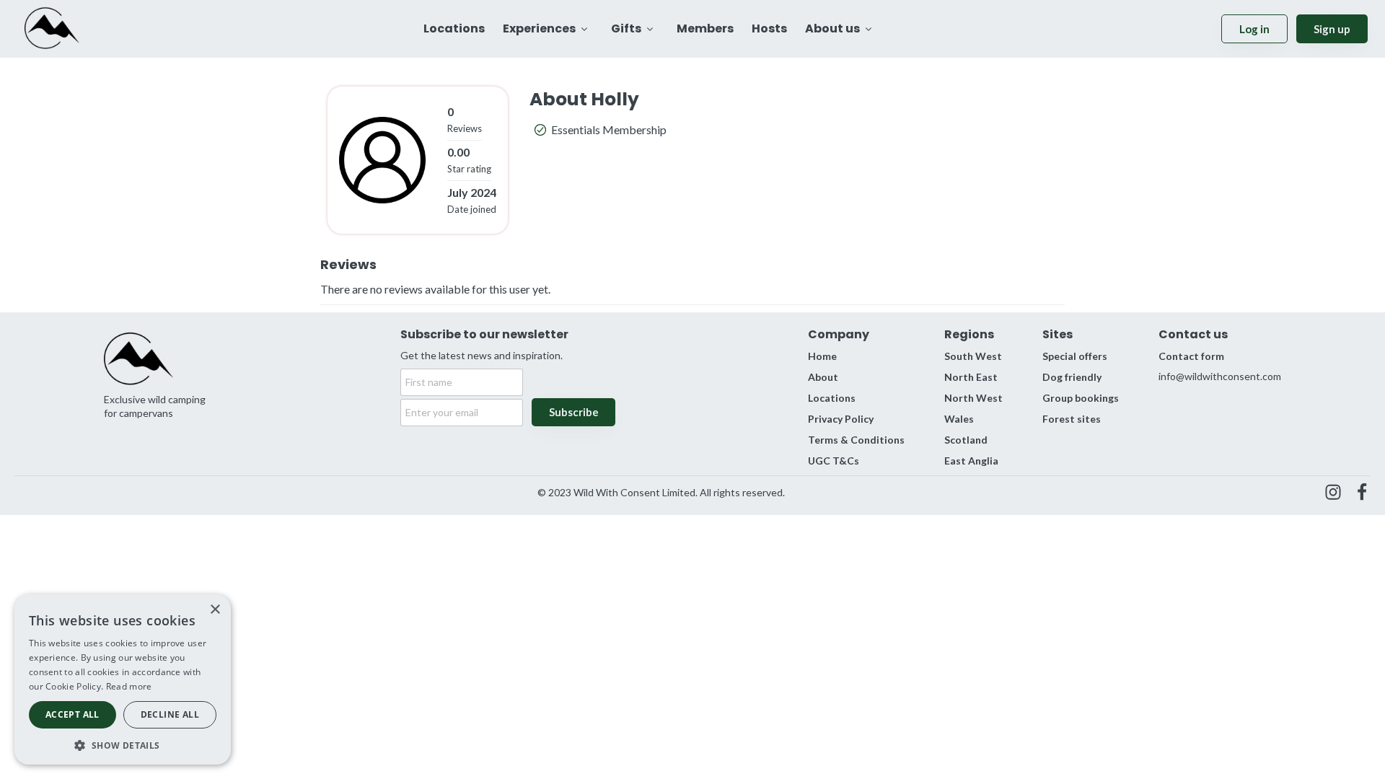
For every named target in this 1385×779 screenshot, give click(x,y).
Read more (129, 686)
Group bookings (1080, 398)
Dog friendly (1072, 377)
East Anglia (971, 460)
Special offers (1074, 356)
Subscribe (574, 411)
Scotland (966, 439)
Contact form (1191, 356)
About (823, 377)
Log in (1254, 28)
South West (973, 356)
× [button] (214, 609)
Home (822, 356)
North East (971, 377)
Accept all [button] (72, 714)
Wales (959, 419)
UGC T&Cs (833, 460)
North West (973, 398)
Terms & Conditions (856, 439)
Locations (832, 398)
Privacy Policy (841, 419)
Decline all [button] (170, 714)
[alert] (122, 679)
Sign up (1332, 28)
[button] (122, 744)
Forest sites (1071, 419)
